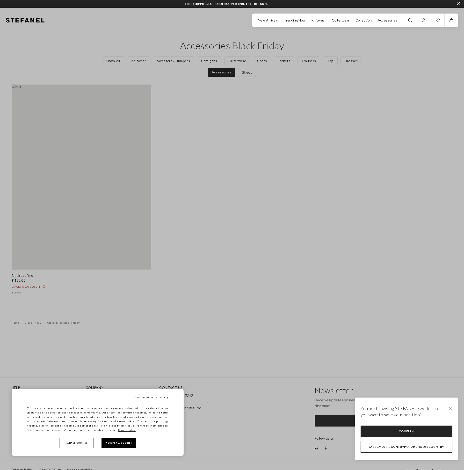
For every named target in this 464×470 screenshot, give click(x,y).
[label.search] (410, 20)
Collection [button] (363, 20)
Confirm (406, 431)
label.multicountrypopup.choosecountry (406, 447)
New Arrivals (268, 20)
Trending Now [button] (294, 20)
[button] (437, 20)
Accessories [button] (387, 20)
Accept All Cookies (119, 443)
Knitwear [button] (318, 20)
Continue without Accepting (151, 397)
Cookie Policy (127, 429)
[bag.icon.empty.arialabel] (451, 20)
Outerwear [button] (341, 20)
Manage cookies (76, 443)
